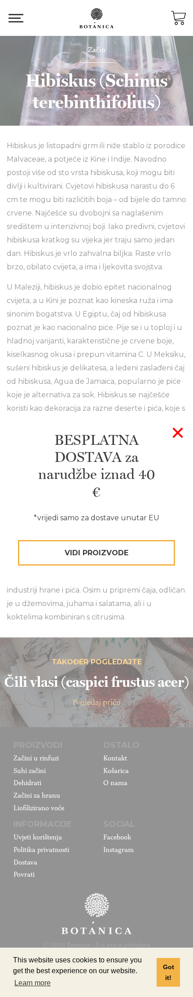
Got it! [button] (168, 972)
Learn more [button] (32, 983)
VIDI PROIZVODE (96, 553)
